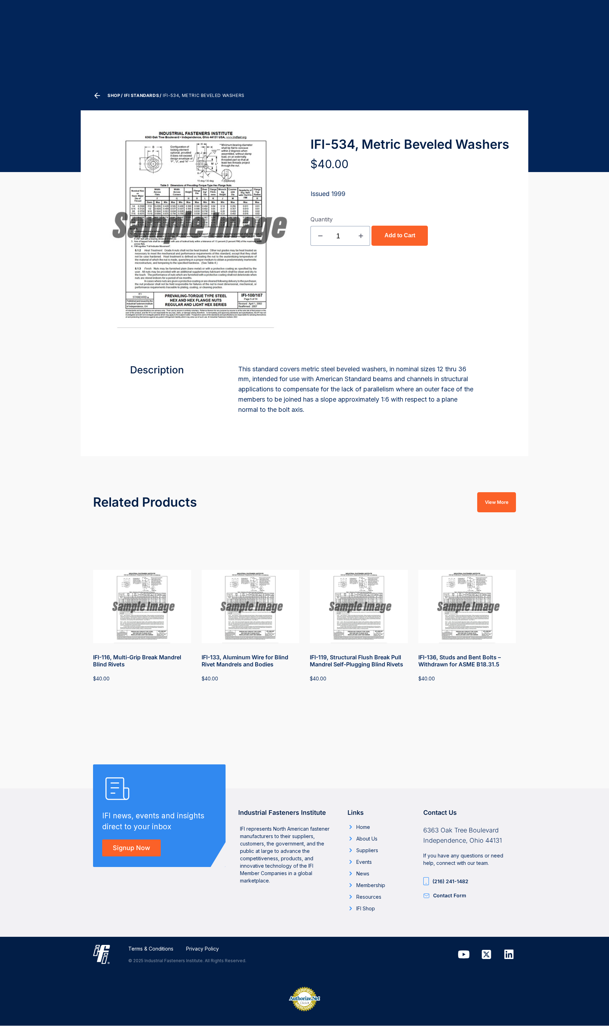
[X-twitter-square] (486, 954)
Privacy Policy (202, 949)
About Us (366, 839)
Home (363, 827)
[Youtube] (464, 954)
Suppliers (367, 850)
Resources (368, 897)
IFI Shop (365, 908)
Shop (113, 95)
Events (364, 862)
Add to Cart (400, 235)
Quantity (321, 219)
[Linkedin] (509, 954)
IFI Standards (141, 95)
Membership (370, 885)
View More (497, 502)
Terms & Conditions (150, 949)
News (362, 874)
